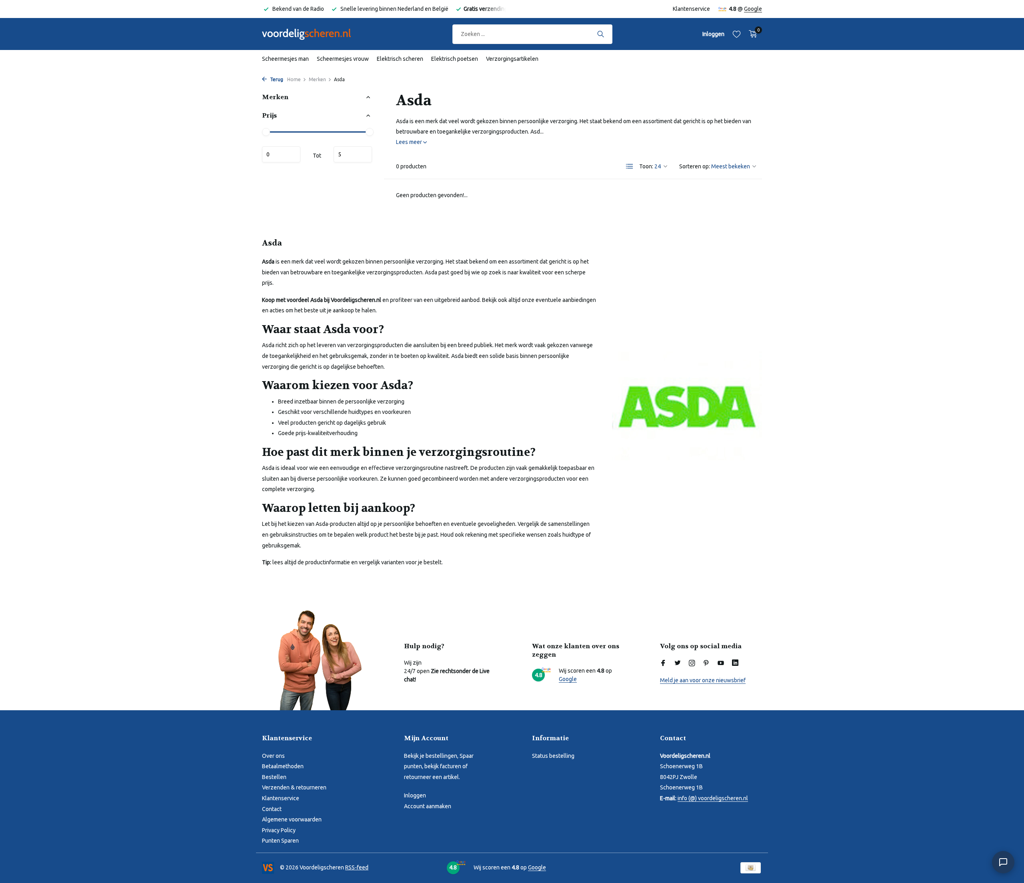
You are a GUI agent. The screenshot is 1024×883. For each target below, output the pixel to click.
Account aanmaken (427, 806)
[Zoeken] (600, 34)
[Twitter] (677, 663)
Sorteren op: (694, 166)
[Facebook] (663, 663)
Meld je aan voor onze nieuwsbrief (703, 680)
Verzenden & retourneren (294, 787)
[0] (751, 34)
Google (753, 9)
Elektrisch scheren (400, 59)
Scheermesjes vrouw (343, 59)
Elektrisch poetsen (454, 59)
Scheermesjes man (285, 59)
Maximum (353, 154)
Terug (276, 79)
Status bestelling (553, 756)
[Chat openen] (1003, 862)
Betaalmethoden (283, 766)
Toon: (646, 166)
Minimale (281, 154)
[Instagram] (692, 663)
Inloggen (415, 795)
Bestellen (274, 777)
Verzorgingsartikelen (512, 59)
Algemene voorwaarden (292, 819)
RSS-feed (356, 867)
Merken (317, 79)
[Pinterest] (706, 663)
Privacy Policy (279, 830)
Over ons (273, 756)
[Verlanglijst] (736, 34)
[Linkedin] (735, 663)
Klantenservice (691, 9)
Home (294, 79)
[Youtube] (721, 663)
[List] (629, 166)
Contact (272, 809)
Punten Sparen (280, 840)
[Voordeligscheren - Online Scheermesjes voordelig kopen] (314, 34)
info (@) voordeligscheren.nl (713, 798)
